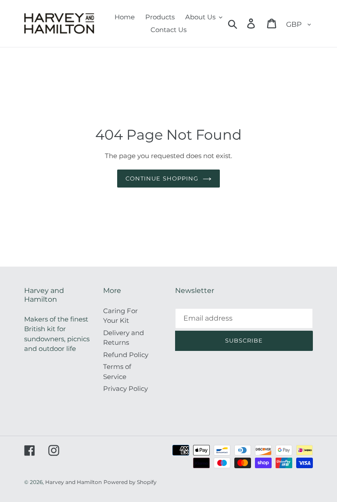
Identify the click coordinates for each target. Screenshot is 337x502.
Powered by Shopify (130, 482)
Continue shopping (161, 178)
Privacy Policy (125, 388)
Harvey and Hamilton (73, 482)
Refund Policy (125, 354)
